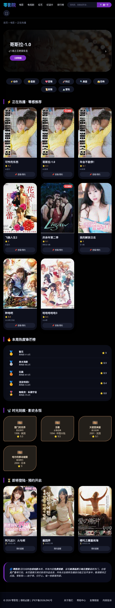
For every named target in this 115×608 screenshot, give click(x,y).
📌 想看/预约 (20, 174)
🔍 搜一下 (104, 5)
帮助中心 (81, 600)
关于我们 (68, 600)
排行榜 (60, 4)
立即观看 (18, 58)
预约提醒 (20, 549)
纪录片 (50, 4)
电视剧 (30, 4)
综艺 (40, 4)
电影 (21, 4)
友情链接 (94, 600)
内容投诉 (107, 600)
